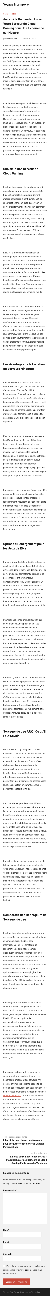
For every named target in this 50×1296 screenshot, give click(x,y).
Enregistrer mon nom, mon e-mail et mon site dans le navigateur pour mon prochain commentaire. (24, 1270)
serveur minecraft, (12, 1095)
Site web (7, 1254)
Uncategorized (9, 14)
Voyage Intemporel (16, 4)
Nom (6, 1230)
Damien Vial (11, 38)
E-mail (6, 1242)
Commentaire (10, 1190)
